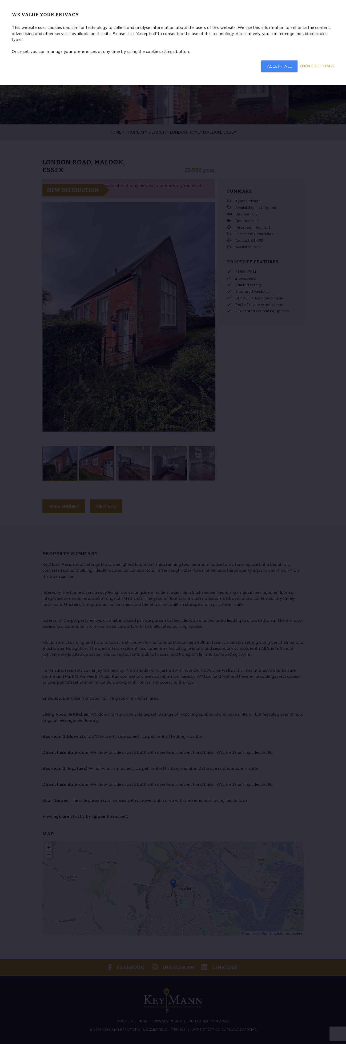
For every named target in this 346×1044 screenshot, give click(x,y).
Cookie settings (317, 66)
